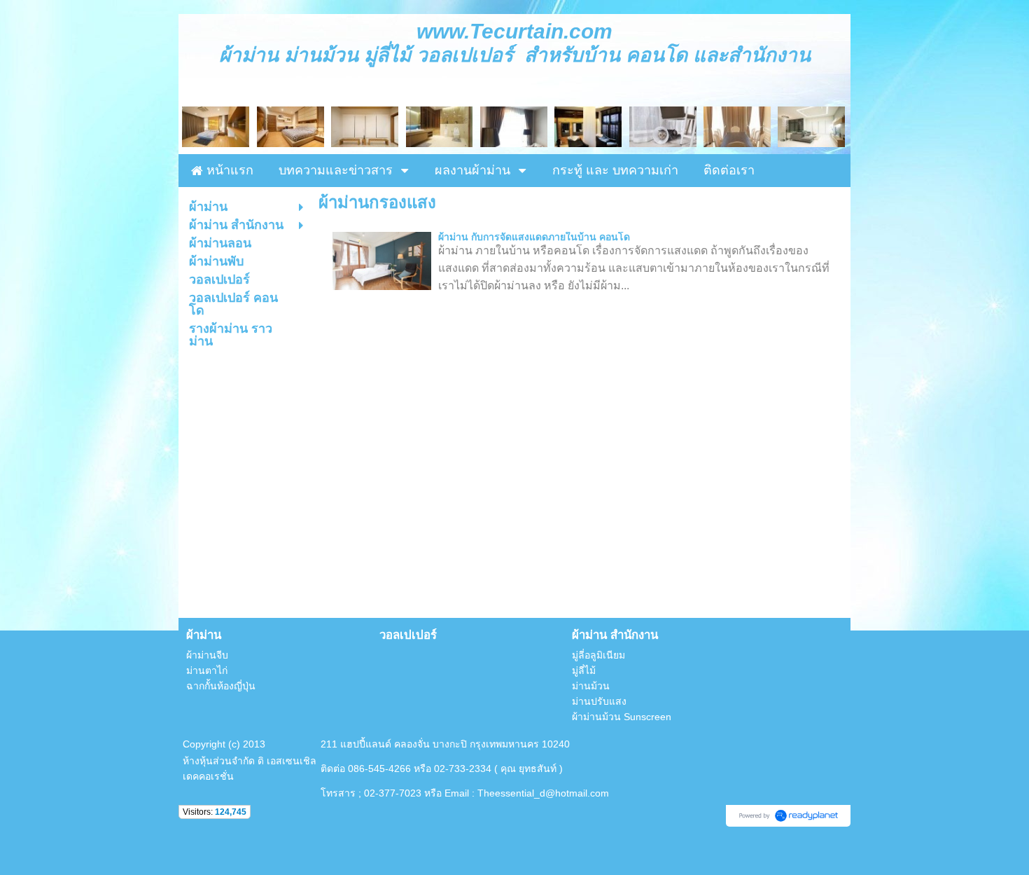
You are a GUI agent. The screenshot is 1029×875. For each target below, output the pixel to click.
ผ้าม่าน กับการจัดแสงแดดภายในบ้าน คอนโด (534, 236)
